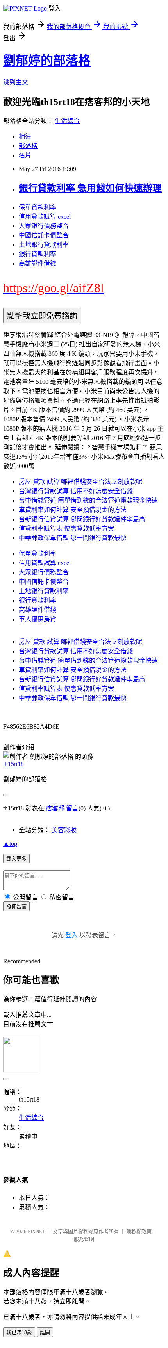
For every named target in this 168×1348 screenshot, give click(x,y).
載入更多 (16, 859)
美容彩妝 (64, 830)
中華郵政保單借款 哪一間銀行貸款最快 (73, 538)
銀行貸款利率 (37, 254)
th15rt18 (13, 764)
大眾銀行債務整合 (44, 226)
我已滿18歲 (19, 1333)
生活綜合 (67, 121)
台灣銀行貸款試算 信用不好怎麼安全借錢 (76, 491)
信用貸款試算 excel (45, 216)
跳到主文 (15, 82)
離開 (45, 1333)
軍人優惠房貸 (37, 619)
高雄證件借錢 (37, 263)
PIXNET (36, 1231)
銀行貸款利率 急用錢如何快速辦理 (90, 188)
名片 (25, 155)
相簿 (25, 136)
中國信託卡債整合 (44, 235)
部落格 (28, 146)
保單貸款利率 (37, 207)
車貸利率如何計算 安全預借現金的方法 (73, 509)
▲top (10, 843)
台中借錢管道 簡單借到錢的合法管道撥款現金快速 (88, 500)
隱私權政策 (139, 1231)
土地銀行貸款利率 (44, 244)
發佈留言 (16, 906)
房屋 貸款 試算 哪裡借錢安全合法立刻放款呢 (80, 481)
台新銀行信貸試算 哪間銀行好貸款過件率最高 (82, 519)
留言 (72, 808)
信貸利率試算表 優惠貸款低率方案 (66, 528)
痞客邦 (55, 808)
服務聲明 (84, 1239)
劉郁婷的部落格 (47, 60)
